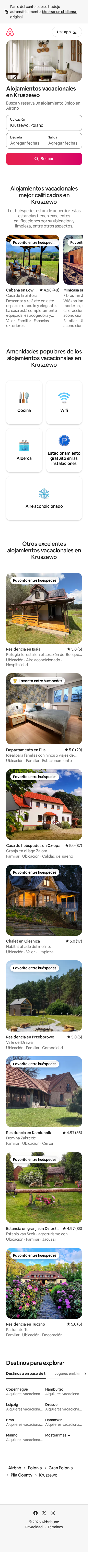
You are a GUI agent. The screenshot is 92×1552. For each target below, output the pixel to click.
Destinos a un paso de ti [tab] (26, 1373)
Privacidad (34, 1527)
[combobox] (44, 125)
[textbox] (25, 143)
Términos (55, 1527)
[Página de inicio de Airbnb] (10, 32)
